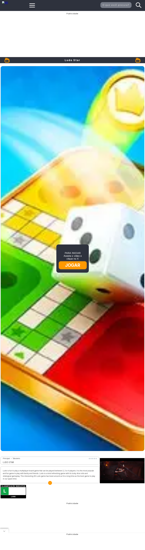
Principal (6, 458)
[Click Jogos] (6, 3)
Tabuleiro (16, 458)
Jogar (73, 265)
